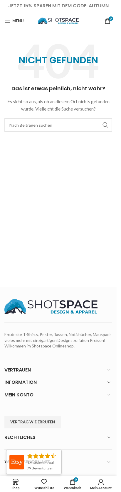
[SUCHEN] (105, 125)
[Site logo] (58, 20)
